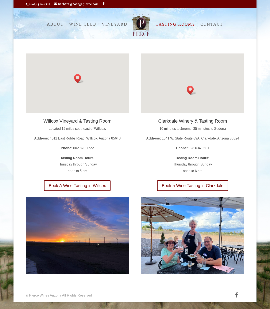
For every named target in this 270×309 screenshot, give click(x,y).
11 (63, 264)
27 (120, 264)
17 (84, 264)
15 (77, 264)
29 (127, 264)
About (55, 24)
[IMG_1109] (192, 273)
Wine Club (82, 24)
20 (95, 264)
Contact (211, 24)
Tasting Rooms (175, 24)
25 (113, 264)
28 (124, 264)
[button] (79, 78)
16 (81, 264)
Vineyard (114, 24)
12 (66, 264)
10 (59, 264)
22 (102, 264)
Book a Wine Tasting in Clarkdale (192, 185)
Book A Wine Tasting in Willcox (77, 185)
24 (109, 264)
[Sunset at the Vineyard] (77, 273)
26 (116, 264)
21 (99, 264)
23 (106, 264)
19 (91, 264)
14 (73, 264)
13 (70, 264)
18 (88, 264)
